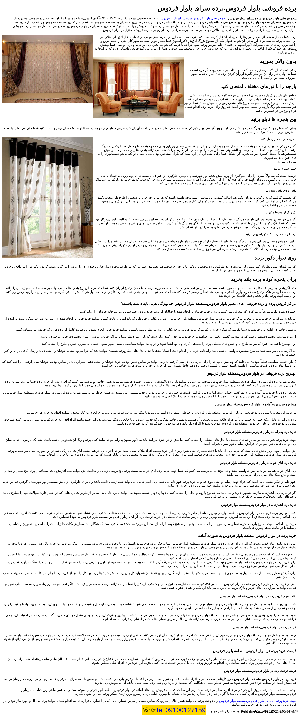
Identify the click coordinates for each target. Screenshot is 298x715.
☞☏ (174, 710)
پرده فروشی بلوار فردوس (210, 18)
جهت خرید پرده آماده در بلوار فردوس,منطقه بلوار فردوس (257, 700)
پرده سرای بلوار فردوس (175, 18)
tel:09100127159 (181, 710)
